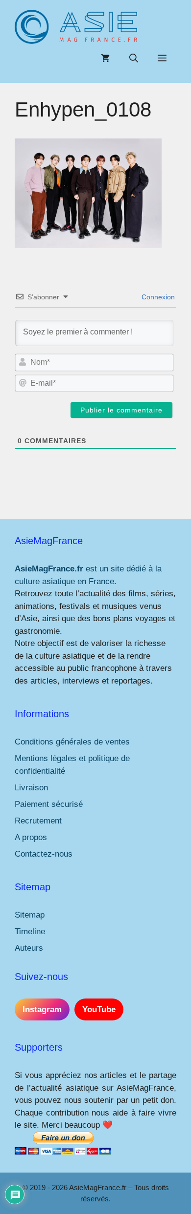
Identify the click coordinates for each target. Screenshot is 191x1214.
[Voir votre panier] (105, 58)
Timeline (30, 931)
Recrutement (38, 820)
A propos (31, 837)
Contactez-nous (43, 854)
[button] (133, 58)
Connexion (157, 297)
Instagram (42, 1009)
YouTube (99, 1009)
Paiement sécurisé (49, 804)
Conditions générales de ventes (72, 741)
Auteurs (29, 948)
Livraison (31, 787)
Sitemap (30, 915)
